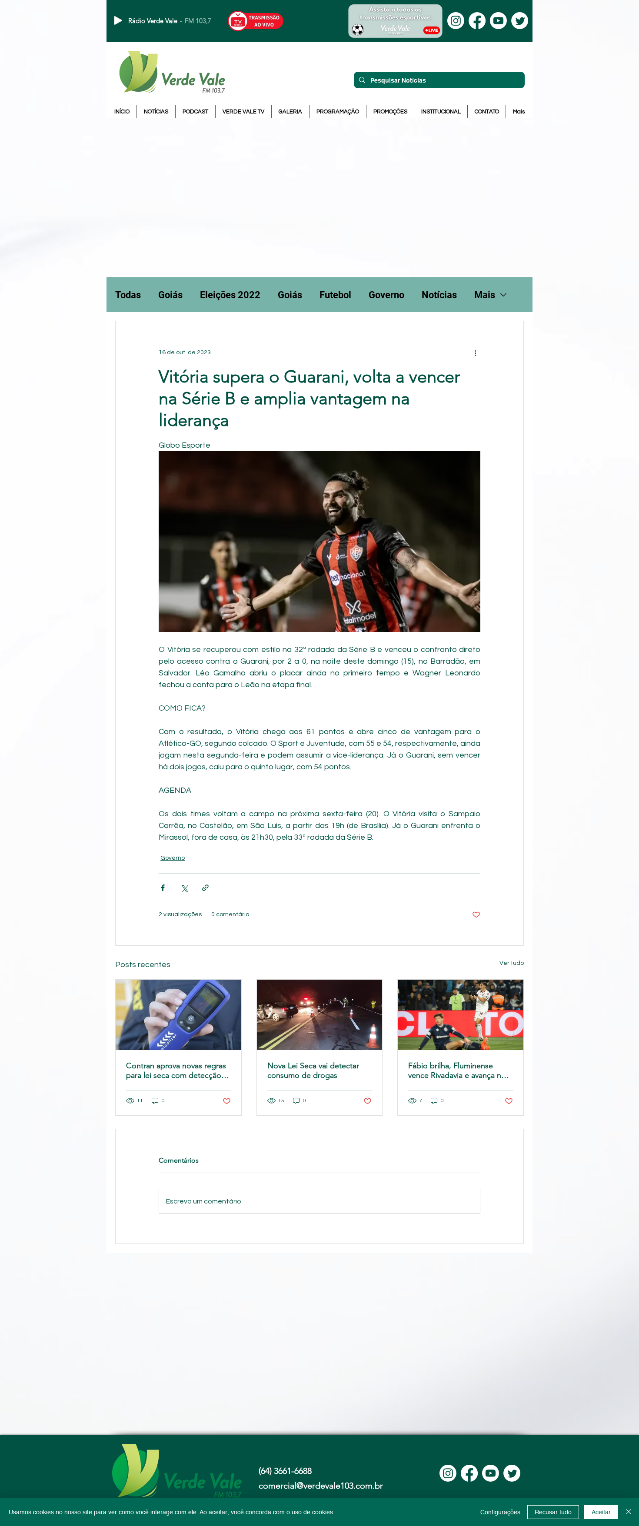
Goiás (170, 294)
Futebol (335, 294)
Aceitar (601, 1512)
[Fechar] (628, 1512)
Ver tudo (511, 963)
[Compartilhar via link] (205, 888)
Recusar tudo (553, 1512)
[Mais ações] (475, 352)
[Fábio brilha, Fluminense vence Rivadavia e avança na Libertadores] (460, 1015)
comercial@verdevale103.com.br (321, 1485)
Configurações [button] (500, 1512)
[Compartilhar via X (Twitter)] (184, 888)
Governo (386, 294)
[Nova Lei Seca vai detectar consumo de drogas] (320, 1015)
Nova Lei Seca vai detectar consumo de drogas (313, 1070)
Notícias (439, 294)
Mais (484, 294)
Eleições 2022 (230, 294)
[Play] (118, 20)
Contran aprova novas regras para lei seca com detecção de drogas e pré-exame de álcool (176, 1070)
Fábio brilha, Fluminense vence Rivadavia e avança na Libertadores (456, 1070)
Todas (128, 294)
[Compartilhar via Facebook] (163, 888)
